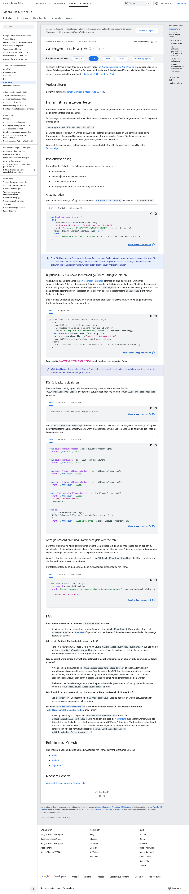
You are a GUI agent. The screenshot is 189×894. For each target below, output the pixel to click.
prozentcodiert (110, 369)
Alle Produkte (155, 877)
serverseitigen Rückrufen (91, 281)
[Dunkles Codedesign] (151, 213)
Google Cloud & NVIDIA (50, 852)
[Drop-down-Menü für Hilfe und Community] (91, 3)
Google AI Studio (146, 848)
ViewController (139, 414)
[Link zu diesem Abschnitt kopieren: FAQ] (55, 616)
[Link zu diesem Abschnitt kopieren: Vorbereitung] (69, 85)
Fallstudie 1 (89, 74)
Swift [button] (51, 208)
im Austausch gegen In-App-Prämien (116, 67)
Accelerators (46, 848)
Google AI (139, 877)
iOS (93, 58)
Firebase (143, 843)
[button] (18, 72)
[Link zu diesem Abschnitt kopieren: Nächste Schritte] (73, 776)
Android (78, 58)
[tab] (51, 208)
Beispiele (58, 3)
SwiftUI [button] (61, 208)
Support (69, 18)
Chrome (143, 839)
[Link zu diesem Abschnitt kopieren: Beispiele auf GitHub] (80, 743)
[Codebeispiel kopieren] (155, 213)
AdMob (19, 3)
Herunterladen (40, 18)
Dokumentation (41, 3)
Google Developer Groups (52, 839)
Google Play (144, 861)
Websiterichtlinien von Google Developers (103, 810)
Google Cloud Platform (120, 877)
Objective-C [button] (76, 208)
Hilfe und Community (78, 3)
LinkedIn (93, 848)
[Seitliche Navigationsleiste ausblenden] (33, 889)
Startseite (50, 42)
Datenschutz (68, 888)
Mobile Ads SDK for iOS (18, 12)
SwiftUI (55, 760)
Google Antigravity (147, 852)
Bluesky (93, 839)
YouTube (94, 857)
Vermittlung (120, 719)
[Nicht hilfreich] (156, 42)
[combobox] (137, 3)
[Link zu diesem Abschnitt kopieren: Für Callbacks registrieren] (81, 382)
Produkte (60, 42)
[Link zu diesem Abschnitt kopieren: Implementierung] (74, 159)
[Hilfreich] (152, 42)
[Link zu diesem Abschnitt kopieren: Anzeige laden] (66, 195)
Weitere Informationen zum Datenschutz (65, 783)
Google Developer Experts (52, 843)
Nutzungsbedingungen (50, 888)
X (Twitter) (94, 852)
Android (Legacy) (143, 58)
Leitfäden (7, 18)
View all (142, 865)
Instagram (94, 843)
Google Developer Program (52, 834)
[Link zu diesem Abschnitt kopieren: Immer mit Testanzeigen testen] (95, 102)
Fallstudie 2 (105, 74)
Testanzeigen (52, 148)
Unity (107, 58)
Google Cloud (145, 857)
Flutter (122, 58)
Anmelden (181, 3)
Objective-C (57, 765)
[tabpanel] (102, 231)
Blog (92, 834)
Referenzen (22, 18)
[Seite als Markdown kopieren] (98, 48)
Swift (54, 755)
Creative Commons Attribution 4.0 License (113, 807)
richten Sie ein (85, 92)
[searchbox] (18, 27)
